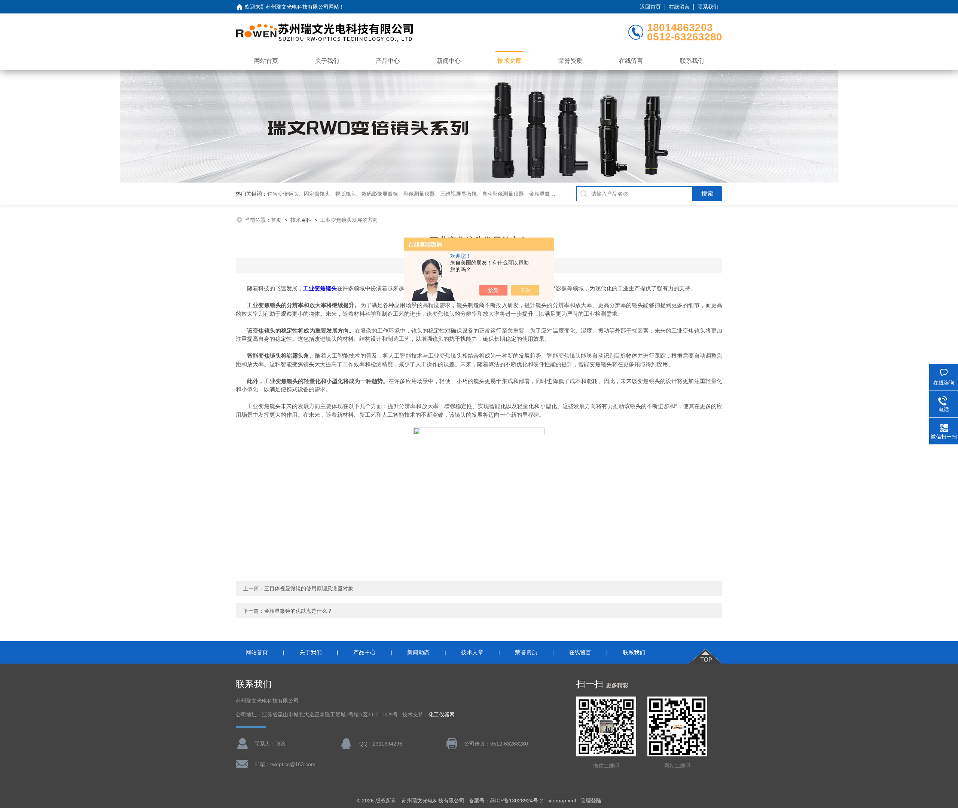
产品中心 (388, 61)
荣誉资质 (570, 61)
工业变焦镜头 (320, 288)
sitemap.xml (561, 801)
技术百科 (300, 220)
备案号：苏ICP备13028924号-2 (506, 801)
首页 (276, 220)
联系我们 (708, 7)
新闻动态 (418, 652)
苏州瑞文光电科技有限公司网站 (302, 7)
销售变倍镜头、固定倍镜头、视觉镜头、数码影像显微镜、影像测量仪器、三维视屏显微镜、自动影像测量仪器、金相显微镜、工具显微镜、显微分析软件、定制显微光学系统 (469, 194)
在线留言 (679, 7)
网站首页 (266, 61)
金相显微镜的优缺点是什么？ (298, 611)
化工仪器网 (441, 714)
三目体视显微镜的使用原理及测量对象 (308, 588)
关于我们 (327, 61)
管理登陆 (590, 801)
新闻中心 (449, 61)
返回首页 (650, 7)
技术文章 (509, 61)
